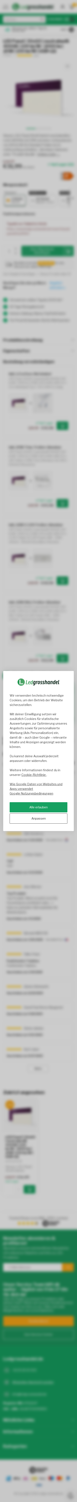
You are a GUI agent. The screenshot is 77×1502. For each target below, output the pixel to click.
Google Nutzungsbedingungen (31, 793)
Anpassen (38, 818)
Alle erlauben (38, 807)
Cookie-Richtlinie (33, 775)
